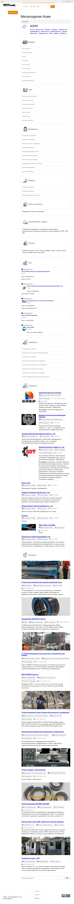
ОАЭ (50, 33)
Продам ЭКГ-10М (56, 715)
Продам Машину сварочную (43, 585)
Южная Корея (55, 31)
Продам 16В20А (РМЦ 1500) (57, 773)
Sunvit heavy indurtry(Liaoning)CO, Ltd (36, 537)
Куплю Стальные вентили (45, 825)
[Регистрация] (69, 1)
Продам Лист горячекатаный (47, 677)
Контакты (37, 894)
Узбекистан (62, 29)
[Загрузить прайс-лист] (67, 1)
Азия (31, 29)
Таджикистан (43, 33)
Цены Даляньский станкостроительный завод (40, 300)
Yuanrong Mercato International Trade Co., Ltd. (39, 434)
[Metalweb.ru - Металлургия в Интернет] (9, 4)
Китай (47, 29)
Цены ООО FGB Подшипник (29, 315)
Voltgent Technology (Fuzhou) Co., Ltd (36, 492)
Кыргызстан (45, 31)
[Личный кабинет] (72, 1)
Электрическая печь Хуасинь (50, 393)
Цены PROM (30, 327)
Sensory (25, 515)
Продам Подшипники (36, 622)
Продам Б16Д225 (43, 861)
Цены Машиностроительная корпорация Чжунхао (36, 271)
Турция (54, 29)
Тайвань (63, 33)
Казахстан (39, 29)
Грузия (64, 31)
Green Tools (26, 483)
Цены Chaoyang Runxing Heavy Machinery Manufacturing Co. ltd (45, 286)
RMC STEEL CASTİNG (47, 525)
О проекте (37, 891)
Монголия (33, 33)
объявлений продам (45, 453)
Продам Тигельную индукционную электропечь (56, 658)
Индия (56, 33)
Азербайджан (34, 31)
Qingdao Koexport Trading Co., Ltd (51, 447)
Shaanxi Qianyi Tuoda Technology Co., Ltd (37, 506)
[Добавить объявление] (64, 1)
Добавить (13, 12)
